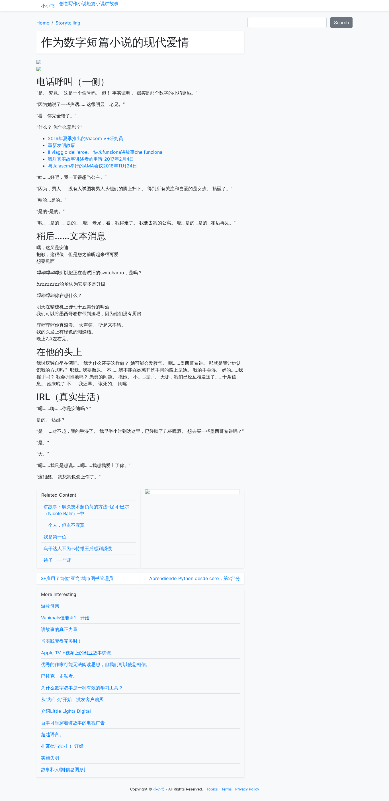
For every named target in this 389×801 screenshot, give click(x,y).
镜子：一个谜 (57, 560)
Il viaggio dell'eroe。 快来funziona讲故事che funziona (105, 152)
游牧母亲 (50, 606)
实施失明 (50, 758)
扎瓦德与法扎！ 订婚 (62, 746)
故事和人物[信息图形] (63, 769)
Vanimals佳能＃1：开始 (65, 617)
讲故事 (111, 3)
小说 (82, 3)
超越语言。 (52, 734)
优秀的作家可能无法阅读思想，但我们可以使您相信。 (95, 664)
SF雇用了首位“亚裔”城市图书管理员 (77, 578)
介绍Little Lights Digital (66, 711)
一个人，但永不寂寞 (64, 525)
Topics (212, 789)
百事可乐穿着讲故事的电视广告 (73, 723)
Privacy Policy (247, 789)
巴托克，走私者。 (59, 676)
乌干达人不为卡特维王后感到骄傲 (78, 548)
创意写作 (68, 3)
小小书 (48, 6)
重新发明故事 (61, 145)
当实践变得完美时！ (61, 641)
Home (42, 23)
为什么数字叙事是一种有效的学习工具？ (82, 688)
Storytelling (68, 23)
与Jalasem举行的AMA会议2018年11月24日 (92, 166)
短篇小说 (96, 3)
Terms (226, 789)
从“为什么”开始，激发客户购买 (72, 699)
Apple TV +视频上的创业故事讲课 (76, 652)
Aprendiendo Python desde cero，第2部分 (194, 578)
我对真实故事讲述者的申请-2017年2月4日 (91, 159)
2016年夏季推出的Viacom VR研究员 (85, 138)
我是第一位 (55, 537)
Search (341, 22)
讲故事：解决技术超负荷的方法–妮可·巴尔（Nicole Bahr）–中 (86, 510)
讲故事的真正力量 (59, 629)
